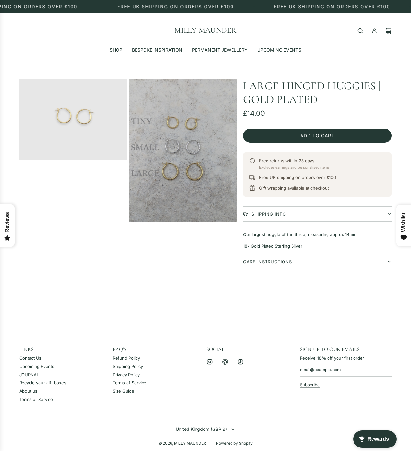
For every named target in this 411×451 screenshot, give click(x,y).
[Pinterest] (225, 362)
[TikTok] (240, 362)
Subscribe (310, 384)
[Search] (360, 31)
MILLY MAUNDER (205, 30)
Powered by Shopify (234, 443)
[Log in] (374, 31)
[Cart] (388, 31)
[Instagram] (210, 362)
